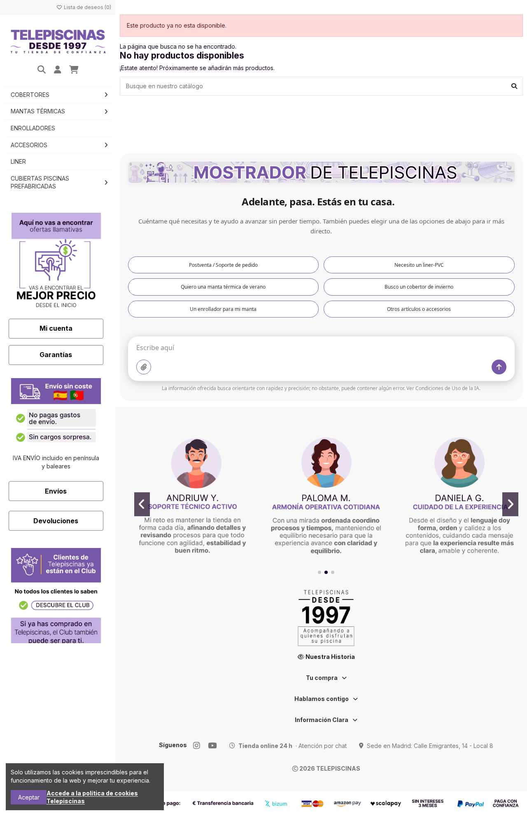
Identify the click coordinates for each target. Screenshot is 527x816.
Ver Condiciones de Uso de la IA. (443, 388)
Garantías (56, 354)
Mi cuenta (56, 328)
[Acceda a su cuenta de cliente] (58, 70)
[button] (319, 572)
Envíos (56, 491)
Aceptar (29, 797)
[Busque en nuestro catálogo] (514, 86)
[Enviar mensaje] (499, 367)
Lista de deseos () (87, 7)
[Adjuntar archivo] (143, 367)
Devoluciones (55, 521)
